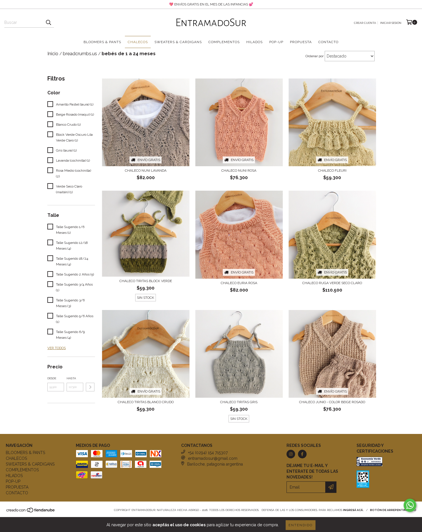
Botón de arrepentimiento (393, 510)
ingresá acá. (353, 510)
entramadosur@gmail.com (212, 458)
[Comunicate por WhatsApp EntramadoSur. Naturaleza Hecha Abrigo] (410, 505)
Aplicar (90, 387)
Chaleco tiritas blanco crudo (146, 402)
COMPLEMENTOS (224, 42)
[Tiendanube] (31, 511)
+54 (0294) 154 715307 (208, 452)
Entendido (301, 525)
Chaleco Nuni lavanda (146, 171)
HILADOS (254, 42)
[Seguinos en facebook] (302, 454)
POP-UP (276, 42)
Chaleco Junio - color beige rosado (332, 402)
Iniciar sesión (390, 22)
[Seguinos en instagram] (291, 454)
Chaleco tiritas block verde (145, 281)
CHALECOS (138, 42)
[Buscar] (48, 22)
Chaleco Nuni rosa (238, 171)
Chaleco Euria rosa (239, 283)
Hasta (71, 378)
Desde (51, 378)
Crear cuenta (365, 22)
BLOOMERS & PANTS (102, 42)
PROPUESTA (301, 42)
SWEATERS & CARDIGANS (178, 42)
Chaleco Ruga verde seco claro (332, 283)
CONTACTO (328, 42)
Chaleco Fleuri (332, 171)
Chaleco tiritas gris (239, 402)
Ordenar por (314, 56)
